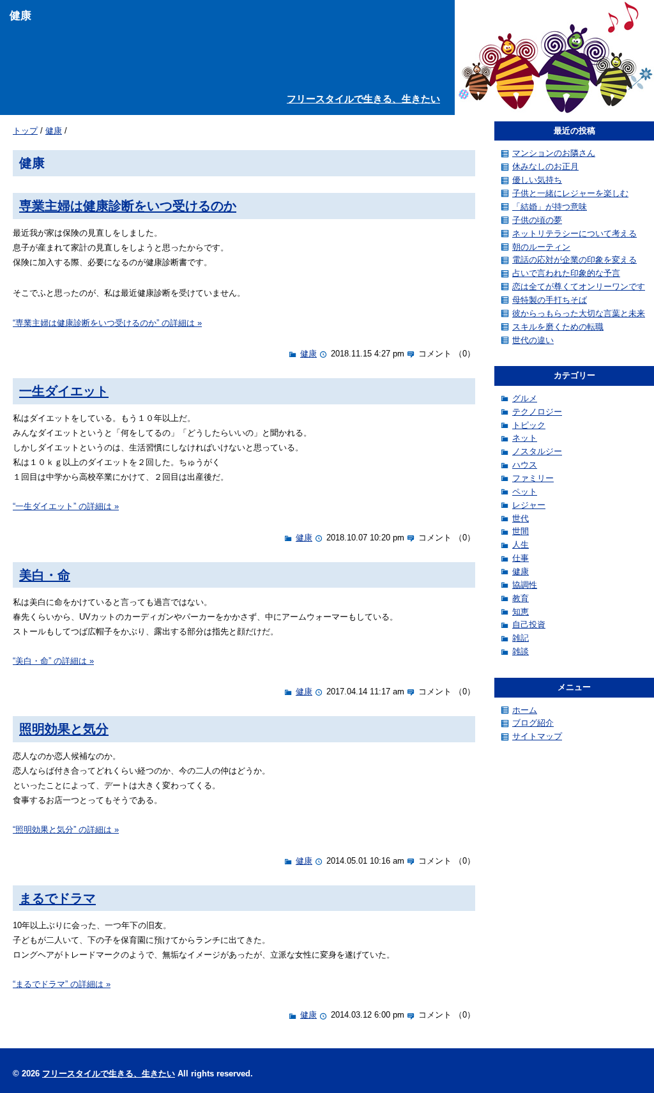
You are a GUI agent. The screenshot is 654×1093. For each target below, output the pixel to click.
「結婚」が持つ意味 (549, 206)
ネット (524, 438)
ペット (524, 491)
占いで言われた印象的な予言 (566, 273)
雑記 (520, 638)
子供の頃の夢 (537, 220)
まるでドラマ (57, 897)
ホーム (524, 710)
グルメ (524, 398)
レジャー (528, 505)
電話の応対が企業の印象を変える (574, 259)
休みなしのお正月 (545, 166)
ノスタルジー (537, 451)
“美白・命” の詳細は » (53, 661)
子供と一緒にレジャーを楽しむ (570, 193)
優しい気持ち (537, 180)
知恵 (520, 611)
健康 (53, 130)
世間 (520, 531)
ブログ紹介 (533, 723)
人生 (520, 544)
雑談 (520, 651)
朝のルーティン (541, 247)
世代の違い (533, 340)
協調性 (524, 585)
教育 (520, 598)
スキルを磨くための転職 (558, 327)
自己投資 (528, 624)
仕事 (520, 558)
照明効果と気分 (64, 728)
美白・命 (44, 574)
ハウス (524, 465)
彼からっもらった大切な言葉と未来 (578, 313)
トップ (25, 130)
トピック (528, 425)
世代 (520, 518)
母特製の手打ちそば (549, 300)
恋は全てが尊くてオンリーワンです (578, 286)
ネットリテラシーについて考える (574, 233)
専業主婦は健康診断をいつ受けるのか (127, 205)
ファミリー (533, 478)
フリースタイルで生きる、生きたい (363, 98)
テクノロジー (537, 412)
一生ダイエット (64, 390)
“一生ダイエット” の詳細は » (66, 506)
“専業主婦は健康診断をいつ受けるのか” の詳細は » (107, 323)
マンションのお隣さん (553, 153)
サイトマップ (537, 736)
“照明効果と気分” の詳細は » (66, 829)
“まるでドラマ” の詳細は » (61, 984)
